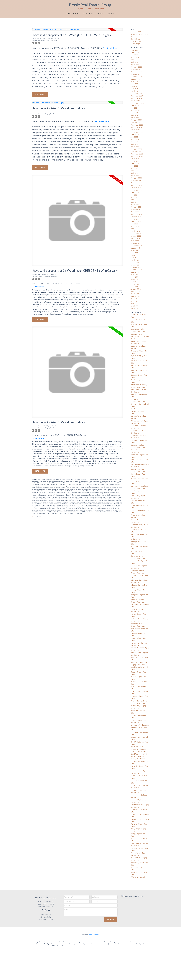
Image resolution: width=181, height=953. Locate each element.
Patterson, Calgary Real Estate (83, 502)
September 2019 (137, 246)
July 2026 (134, 55)
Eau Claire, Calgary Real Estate (105, 489)
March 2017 (135, 308)
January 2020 (136, 236)
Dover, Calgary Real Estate (44, 489)
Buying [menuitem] (100, 14)
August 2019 (135, 248)
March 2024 (135, 118)
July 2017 (134, 299)
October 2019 (136, 243)
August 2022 (135, 163)
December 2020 (137, 212)
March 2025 (135, 91)
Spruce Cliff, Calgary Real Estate (92, 508)
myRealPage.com (94, 934)
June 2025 (135, 84)
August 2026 (135, 52)
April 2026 (134, 62)
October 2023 (136, 130)
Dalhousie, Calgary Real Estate (67, 487)
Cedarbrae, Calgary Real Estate (73, 484)
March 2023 (135, 147)
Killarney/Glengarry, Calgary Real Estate (108, 494)
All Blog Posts (136, 32)
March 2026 (135, 65)
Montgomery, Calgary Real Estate (88, 499)
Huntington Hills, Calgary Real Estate (55, 494)
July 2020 (134, 224)
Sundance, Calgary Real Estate (39, 510)
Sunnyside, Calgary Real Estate (55, 510)
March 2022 (135, 176)
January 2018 (136, 289)
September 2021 (137, 190)
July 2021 (134, 195)
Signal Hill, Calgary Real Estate (65, 507)
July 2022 (134, 166)
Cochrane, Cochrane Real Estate (55, 486)
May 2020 (134, 229)
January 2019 (136, 265)
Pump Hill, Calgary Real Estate (45, 503)
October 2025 (136, 74)
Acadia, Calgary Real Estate (44, 479)
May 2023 (134, 142)
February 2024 (136, 120)
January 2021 (136, 209)
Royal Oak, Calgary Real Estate (60, 505)
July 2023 (134, 137)
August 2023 (135, 135)
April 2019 (134, 258)
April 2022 (134, 173)
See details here (110, 48)
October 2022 (136, 159)
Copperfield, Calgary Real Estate (88, 486)
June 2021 (134, 197)
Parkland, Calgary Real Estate (68, 502)
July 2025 (134, 81)
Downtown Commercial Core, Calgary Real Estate (63, 489)
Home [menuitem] (68, 14)
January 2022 (136, 180)
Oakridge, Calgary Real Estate (85, 500)
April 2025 (134, 89)
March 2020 (135, 231)
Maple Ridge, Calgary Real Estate (66, 497)
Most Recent (135, 50)
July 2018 (134, 274)
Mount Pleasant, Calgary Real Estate (106, 499)
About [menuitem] (76, 14)
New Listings (135, 39)
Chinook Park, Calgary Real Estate (109, 484)
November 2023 (137, 127)
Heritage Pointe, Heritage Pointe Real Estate (92, 492)
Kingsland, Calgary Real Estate (39, 495)
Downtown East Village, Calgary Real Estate (87, 489)
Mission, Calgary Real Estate (73, 499)
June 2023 (135, 139)
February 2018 (136, 287)
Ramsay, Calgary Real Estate (61, 503)
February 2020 (136, 233)
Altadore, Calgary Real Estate (73, 479)
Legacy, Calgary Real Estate (87, 495)
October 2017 (136, 294)
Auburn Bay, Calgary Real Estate (61, 481)
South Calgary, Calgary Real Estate (40, 508)
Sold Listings (135, 44)
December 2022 (137, 154)
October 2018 (136, 267)
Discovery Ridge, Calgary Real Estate (100, 487)
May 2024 (134, 113)
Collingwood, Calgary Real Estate (72, 486)
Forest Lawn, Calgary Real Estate (95, 490)
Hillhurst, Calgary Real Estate (39, 494)
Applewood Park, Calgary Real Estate (89, 479)
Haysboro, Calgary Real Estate (73, 492)
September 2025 (137, 77)
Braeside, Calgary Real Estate (60, 482)
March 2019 (135, 260)
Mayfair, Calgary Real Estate (82, 497)
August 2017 (135, 296)
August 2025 (135, 79)
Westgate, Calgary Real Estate (75, 511)
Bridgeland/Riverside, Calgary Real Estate (94, 482)
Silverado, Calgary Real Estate (98, 507)
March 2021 (135, 205)
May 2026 (134, 60)
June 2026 (135, 57)
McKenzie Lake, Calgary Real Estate (98, 497)
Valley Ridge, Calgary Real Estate (102, 510)
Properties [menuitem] (88, 14)
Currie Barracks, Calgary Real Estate (50, 487)
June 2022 (135, 168)
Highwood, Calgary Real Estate (111, 492)
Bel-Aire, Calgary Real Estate (107, 481)
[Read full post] (77, 30)
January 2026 (136, 69)
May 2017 (134, 304)
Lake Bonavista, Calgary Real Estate (56, 495)
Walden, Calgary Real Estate (42, 511)
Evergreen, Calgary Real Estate (78, 490)
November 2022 (137, 156)
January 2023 (136, 151)
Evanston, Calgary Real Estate (63, 490)
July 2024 (134, 108)
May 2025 (134, 86)
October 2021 (136, 188)
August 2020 (136, 221)
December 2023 (137, 125)
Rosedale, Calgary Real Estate (45, 505)
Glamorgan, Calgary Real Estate (58, 492)
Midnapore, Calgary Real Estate (43, 499)
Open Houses (136, 41)
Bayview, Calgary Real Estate (92, 481)
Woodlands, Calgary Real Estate (50, 513)
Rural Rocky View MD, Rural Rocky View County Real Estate (139, 756)
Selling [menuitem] (110, 14)
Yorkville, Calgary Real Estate (65, 513)
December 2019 (137, 238)
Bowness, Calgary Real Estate (45, 482)
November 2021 (137, 185)
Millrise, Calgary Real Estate (58, 499)
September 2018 (137, 270)
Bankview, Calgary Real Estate (76, 481)
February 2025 (136, 93)
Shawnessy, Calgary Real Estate (49, 507)
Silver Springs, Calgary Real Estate (82, 507)
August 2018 (135, 272)
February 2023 (136, 149)
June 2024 (135, 110)
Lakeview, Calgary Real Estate (72, 495)
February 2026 (136, 67)
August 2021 (135, 192)
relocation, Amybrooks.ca (91, 503)
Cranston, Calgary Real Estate (104, 486)
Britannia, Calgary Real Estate (39, 484)
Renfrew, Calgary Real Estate (105, 503)
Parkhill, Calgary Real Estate (53, 502)
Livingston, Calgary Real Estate (102, 495)
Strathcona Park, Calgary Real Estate (109, 508)
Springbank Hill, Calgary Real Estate (74, 508)
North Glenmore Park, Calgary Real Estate (67, 500)
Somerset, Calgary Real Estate (113, 507)
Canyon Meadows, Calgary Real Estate (56, 484)
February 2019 (136, 262)
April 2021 (134, 202)
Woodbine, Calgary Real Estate (47, 40)
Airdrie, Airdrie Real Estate (58, 479)
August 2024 (135, 106)
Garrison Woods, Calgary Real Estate (40, 492)
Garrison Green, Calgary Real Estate (112, 490)
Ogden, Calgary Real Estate (100, 500)
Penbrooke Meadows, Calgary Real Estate (101, 502)
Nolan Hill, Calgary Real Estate (49, 500)
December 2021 (137, 183)
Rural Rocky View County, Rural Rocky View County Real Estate (84, 505)
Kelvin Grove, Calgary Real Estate (89, 494)
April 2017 (134, 306)
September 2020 (137, 219)
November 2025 (137, 72)
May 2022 (134, 171)
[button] (42, 910)
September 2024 (137, 103)
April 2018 (134, 282)
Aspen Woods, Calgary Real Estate (43, 481)
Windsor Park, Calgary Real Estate (108, 511)
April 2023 (134, 144)
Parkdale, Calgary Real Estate (39, 502)
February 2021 (136, 207)
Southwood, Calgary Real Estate (57, 508)
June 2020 (135, 226)
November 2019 (137, 241)
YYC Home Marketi (77, 513)
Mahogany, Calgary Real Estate (49, 497)
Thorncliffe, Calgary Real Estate (71, 510)
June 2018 (134, 277)
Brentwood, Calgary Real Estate (75, 482)
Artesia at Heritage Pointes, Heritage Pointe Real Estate (140, 336)
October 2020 (136, 217)
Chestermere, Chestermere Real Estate (91, 484)
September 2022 (137, 161)
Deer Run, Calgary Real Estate (83, 487)
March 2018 (135, 284)
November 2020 (137, 214)
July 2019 (134, 250)
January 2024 (136, 122)
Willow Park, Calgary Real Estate (91, 511)
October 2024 (136, 101)
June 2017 (134, 301)
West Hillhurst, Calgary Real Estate (58, 511)
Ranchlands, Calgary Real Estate (76, 503)
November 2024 (137, 98)
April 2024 (134, 115)
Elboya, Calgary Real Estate (48, 490)
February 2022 (136, 178)
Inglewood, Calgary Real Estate (73, 494)
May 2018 (134, 279)
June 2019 (134, 253)
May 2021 (134, 200)
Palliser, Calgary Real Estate (114, 500)
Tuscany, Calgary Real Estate (86, 510)
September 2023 (137, 132)
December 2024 (137, 96)
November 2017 (137, 291)
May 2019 (134, 255)
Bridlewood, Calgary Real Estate (112, 482)
